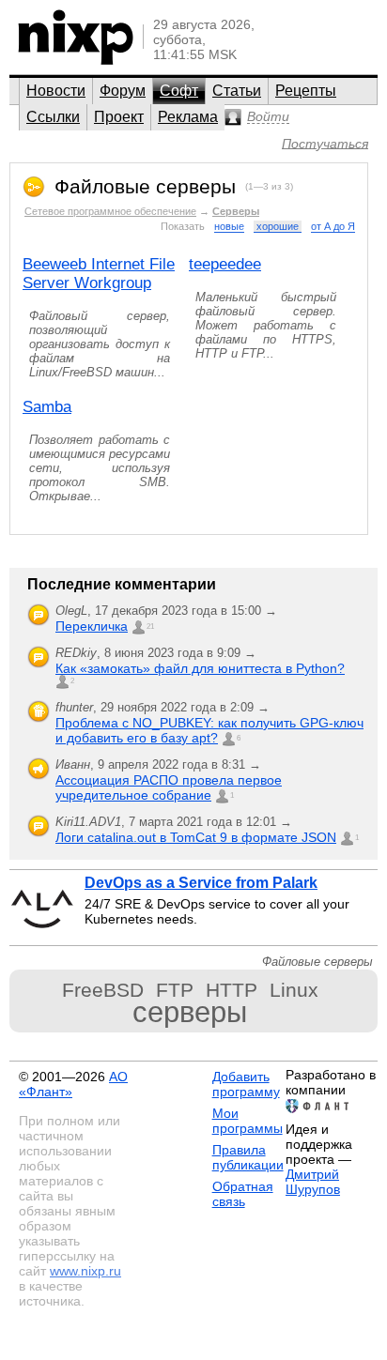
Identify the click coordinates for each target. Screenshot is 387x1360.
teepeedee (225, 264)
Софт (179, 91)
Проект (119, 117)
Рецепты (305, 91)
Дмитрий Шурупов (313, 1182)
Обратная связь (242, 1194)
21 (150, 626)
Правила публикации (248, 1157)
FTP (175, 990)
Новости (55, 91)
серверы (189, 1012)
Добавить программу (246, 1084)
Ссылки (53, 117)
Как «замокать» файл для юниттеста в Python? (200, 668)
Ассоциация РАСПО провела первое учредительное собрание (168, 787)
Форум (123, 91)
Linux (294, 990)
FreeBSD (103, 990)
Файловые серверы (145, 186)
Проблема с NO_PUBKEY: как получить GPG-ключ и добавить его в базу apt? (209, 730)
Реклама (188, 117)
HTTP (231, 990)
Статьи (236, 91)
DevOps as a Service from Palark (201, 883)
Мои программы (247, 1121)
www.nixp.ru (85, 1270)
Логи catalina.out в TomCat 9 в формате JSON (195, 837)
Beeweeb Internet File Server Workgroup (99, 273)
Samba (47, 407)
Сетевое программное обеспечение (110, 211)
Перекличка (91, 626)
